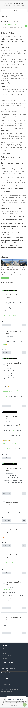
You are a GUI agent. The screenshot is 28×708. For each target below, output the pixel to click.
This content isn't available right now (10, 338)
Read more (5, 278)
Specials (3, 704)
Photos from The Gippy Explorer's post (11, 589)
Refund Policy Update (5, 666)
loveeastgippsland (15, 315)
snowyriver (5, 316)
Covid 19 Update (4, 670)
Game (21, 27)
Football (18, 27)
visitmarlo (9, 315)
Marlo (15, 370)
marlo (4, 315)
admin (4, 24)
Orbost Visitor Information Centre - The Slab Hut (13, 398)
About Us (4, 257)
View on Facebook (6, 324)
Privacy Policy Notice (10, 21)
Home (3, 701)
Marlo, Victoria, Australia (8, 510)
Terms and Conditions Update (7, 672)
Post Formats (12, 24)
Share (24, 324)
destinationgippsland (13, 316)
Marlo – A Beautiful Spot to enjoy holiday (9, 668)
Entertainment (13, 27)
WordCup (3, 28)
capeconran (10, 443)
